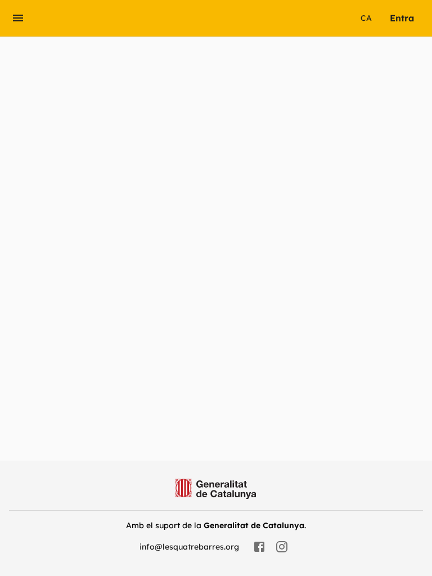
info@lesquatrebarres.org (189, 547)
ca (366, 18)
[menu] (18, 18)
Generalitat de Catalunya (254, 525)
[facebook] (259, 547)
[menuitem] (402, 18)
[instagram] (282, 547)
